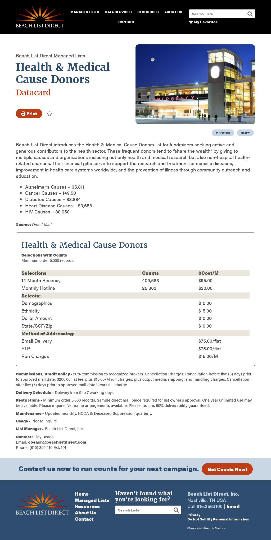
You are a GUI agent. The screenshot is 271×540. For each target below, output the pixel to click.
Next (244, 132)
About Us (173, 12)
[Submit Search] (250, 14)
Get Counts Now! (227, 469)
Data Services (118, 12)
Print (31, 113)
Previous (224, 132)
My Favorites (205, 21)
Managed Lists (84, 12)
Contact (126, 22)
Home (82, 493)
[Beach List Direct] (40, 26)
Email (233, 506)
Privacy (193, 514)
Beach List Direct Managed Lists (50, 55)
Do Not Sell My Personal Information (218, 519)
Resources (148, 12)
